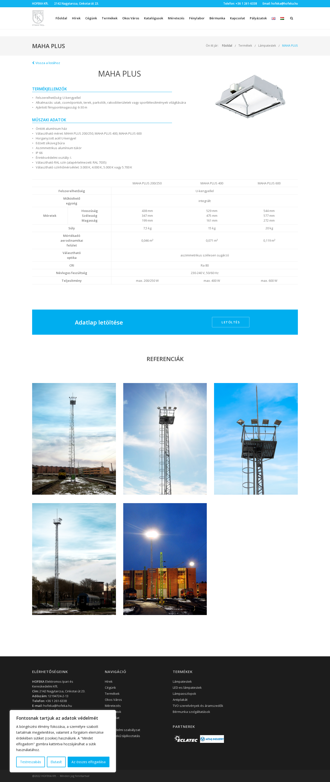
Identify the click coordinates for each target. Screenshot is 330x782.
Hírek (76, 18)
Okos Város (130, 18)
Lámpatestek (267, 45)
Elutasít (56, 762)
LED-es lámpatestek (187, 687)
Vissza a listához (48, 63)
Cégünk (91, 18)
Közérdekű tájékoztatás (122, 736)
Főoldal (61, 18)
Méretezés (176, 18)
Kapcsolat (237, 18)
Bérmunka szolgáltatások (191, 712)
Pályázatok (258, 18)
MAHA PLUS (290, 45)
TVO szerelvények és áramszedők (198, 705)
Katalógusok (153, 18)
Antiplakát (180, 699)
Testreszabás (30, 762)
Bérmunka (217, 18)
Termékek (245, 45)
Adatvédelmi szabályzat (122, 730)
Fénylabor (197, 18)
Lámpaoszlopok (184, 693)
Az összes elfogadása (89, 762)
